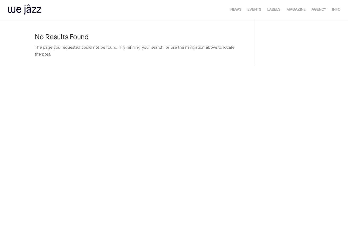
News (235, 9)
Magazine (296, 9)
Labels (274, 9)
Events (254, 9)
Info (336, 9)
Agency (319, 9)
